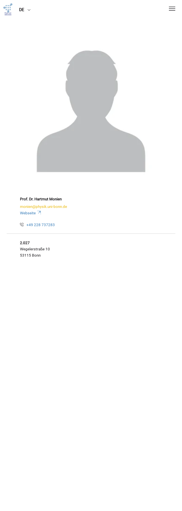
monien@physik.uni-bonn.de (43, 206)
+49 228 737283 (40, 225)
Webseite (28, 213)
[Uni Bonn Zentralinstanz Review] (7, 9)
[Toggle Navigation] (172, 9)
